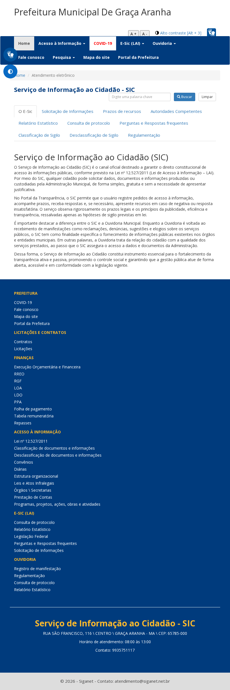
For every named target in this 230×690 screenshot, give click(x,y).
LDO (18, 395)
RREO (19, 374)
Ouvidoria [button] (163, 43)
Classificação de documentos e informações (54, 448)
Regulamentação (144, 135)
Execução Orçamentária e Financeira (47, 367)
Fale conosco (31, 57)
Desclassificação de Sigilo (94, 135)
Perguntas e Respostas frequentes (153, 123)
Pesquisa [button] (62, 57)
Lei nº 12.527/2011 (31, 441)
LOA (18, 388)
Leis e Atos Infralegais (34, 483)
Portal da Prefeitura (138, 57)
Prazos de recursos (122, 111)
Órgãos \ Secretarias (32, 490)
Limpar (207, 96)
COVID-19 (103, 43)
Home (26, 43)
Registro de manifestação (37, 568)
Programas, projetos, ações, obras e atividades (57, 504)
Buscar (186, 96)
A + (133, 33)
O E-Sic (25, 111)
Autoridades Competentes (176, 111)
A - (144, 33)
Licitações (23, 348)
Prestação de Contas (33, 497)
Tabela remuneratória (34, 416)
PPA (18, 402)
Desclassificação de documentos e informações (58, 455)
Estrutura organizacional (36, 476)
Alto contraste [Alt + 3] (180, 33)
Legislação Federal (31, 536)
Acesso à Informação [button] (60, 43)
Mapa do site (96, 57)
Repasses (22, 423)
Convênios (23, 462)
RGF (18, 381)
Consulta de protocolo (88, 123)
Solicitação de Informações (67, 111)
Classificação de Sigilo (39, 135)
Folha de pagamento (33, 409)
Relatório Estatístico (38, 123)
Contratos (23, 341)
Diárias (20, 469)
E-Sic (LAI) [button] (130, 43)
